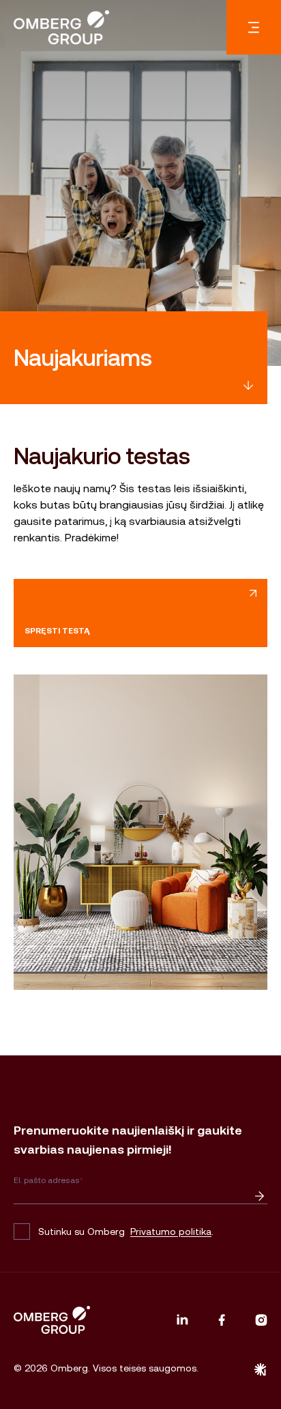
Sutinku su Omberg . (125, 1231)
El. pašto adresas (48, 1180)
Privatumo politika (170, 1231)
